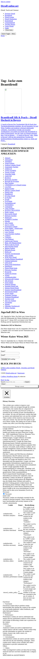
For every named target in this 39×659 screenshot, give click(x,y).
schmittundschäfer (10, 277)
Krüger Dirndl (9, 230)
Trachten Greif (9, 299)
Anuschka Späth (10, 174)
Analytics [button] (6, 624)
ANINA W (8, 169)
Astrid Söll (8, 176)
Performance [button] (7, 613)
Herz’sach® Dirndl (11, 214)
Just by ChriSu (9, 225)
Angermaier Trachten (11, 167)
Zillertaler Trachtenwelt (12, 306)
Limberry (8, 235)
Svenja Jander (9, 293)
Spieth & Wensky (10, 284)
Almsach (7, 158)
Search (3, 382)
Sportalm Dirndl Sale (11, 286)
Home (3, 36)
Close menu (9, 30)
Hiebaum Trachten (10, 216)
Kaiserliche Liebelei (11, 226)
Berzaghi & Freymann (12, 181)
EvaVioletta (8, 201)
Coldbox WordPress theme (9, 376)
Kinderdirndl (9, 21)
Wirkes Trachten (10, 308)
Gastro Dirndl (9, 26)
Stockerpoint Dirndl (11, 291)
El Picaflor (8, 198)
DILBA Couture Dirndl (12, 190)
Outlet (7, 28)
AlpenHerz (8, 161)
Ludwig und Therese (11, 241)
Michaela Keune (10, 250)
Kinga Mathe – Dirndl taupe (14, 228)
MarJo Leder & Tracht (12, 245)
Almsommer (9, 160)
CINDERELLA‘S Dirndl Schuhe (15, 185)
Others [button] (5, 646)
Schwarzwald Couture (12, 279)
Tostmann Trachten (11, 295)
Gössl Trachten (9, 208)
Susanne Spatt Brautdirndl (13, 290)
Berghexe (8, 178)
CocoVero (8, 187)
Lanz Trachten (9, 232)
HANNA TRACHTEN (12, 210)
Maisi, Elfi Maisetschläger (13, 243)
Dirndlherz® (9, 194)
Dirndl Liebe (9, 192)
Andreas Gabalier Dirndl (12, 165)
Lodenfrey (8, 237)
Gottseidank (8, 207)
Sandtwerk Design (10, 273)
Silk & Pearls (9, 281)
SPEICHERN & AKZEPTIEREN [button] (14, 655)
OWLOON (8, 263)
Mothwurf (8, 252)
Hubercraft (8, 217)
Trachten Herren (10, 24)
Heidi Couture (9, 212)
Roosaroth (8, 272)
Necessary (8, 494)
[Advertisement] (19, 57)
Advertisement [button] (7, 635)
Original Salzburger (11, 261)
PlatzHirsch (8, 266)
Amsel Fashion (9, 163)
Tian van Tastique (10, 301)
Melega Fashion (10, 248)
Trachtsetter (8, 302)
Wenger (7, 304)
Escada (7, 199)
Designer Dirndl (10, 13)
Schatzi (7, 275)
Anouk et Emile (10, 172)
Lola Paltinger (9, 239)
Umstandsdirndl (10, 22)
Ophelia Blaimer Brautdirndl (14, 259)
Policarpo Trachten (11, 270)
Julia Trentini (9, 223)
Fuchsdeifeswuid (10, 203)
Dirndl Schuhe (9, 17)
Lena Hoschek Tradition (12, 234)
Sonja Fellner (9, 282)
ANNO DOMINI (10, 170)
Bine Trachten (9, 183)
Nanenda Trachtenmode (12, 254)
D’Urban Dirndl (10, 196)
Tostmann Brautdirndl (12, 297)
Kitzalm (7, 221)
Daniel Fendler (9, 188)
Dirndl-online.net (11, 373)
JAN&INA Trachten (11, 219)
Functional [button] (6, 602)
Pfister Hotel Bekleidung (12, 264)
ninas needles (9, 255)
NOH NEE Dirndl (10, 257)
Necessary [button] (6, 492)
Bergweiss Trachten (11, 179)
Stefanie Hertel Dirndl (12, 288)
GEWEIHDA (9, 205)
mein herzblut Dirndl (11, 246)
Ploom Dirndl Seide (11, 268)
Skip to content (5, 2)
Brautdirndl (8, 15)
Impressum (21, 373)
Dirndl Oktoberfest (11, 19)
